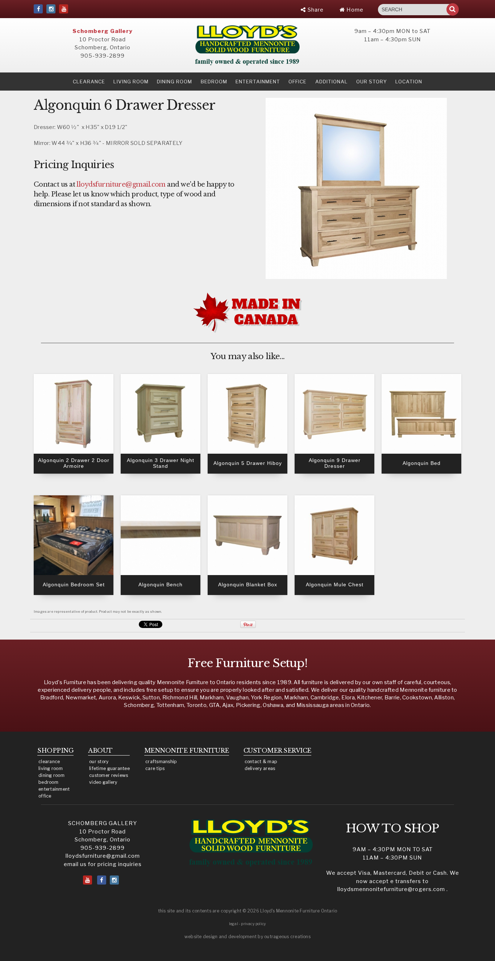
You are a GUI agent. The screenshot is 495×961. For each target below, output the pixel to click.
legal (233, 924)
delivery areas (260, 768)
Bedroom (214, 81)
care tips (155, 768)
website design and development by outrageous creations (247, 936)
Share (315, 10)
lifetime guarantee (109, 768)
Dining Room (174, 81)
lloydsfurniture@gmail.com (103, 856)
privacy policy (253, 924)
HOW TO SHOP (392, 828)
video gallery (103, 782)
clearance (89, 81)
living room (50, 768)
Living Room (131, 81)
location (408, 81)
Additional (331, 81)
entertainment (54, 789)
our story (371, 81)
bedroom (48, 782)
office (44, 796)
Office (297, 81)
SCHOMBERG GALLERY (102, 823)
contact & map (261, 761)
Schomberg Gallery (102, 31)
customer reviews (108, 775)
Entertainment (258, 81)
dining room (51, 775)
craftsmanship (161, 761)
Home (354, 10)
